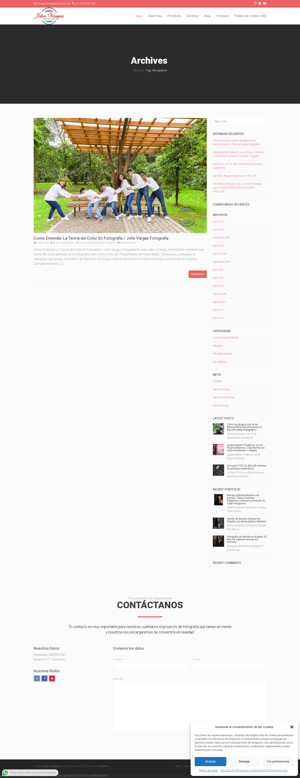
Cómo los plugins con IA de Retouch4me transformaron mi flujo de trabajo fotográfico (244, 427)
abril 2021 (218, 269)
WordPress (104, 766)
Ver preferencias (278, 761)
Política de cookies (208, 770)
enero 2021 (219, 277)
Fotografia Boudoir (222, 353)
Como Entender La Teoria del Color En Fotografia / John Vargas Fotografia (101, 238)
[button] (292, 727)
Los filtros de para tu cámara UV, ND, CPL (234, 175)
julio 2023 (218, 229)
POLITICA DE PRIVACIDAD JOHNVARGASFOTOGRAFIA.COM (254, 770)
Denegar (244, 761)
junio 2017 (218, 318)
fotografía (111, 242)
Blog (208, 16)
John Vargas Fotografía (47, 766)
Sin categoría (220, 361)
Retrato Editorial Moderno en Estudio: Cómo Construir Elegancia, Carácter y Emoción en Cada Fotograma (246, 499)
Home (137, 70)
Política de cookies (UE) (250, 16)
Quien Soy (155, 16)
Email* (196, 659)
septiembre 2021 (222, 261)
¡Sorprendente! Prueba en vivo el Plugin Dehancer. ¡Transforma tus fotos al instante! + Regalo (246, 448)
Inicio (139, 16)
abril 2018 (218, 286)
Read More (197, 274)
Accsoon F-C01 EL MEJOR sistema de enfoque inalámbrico (246, 467)
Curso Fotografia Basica (93, 242)
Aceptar (210, 761)
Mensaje (118, 678)
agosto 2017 (219, 302)
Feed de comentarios (223, 397)
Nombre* (118, 659)
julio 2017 (218, 310)
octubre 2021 (220, 253)
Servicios (193, 16)
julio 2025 (218, 221)
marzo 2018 (219, 293)
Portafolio (174, 16)
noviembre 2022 (221, 237)
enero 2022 (219, 245)
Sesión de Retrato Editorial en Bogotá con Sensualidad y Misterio (246, 520)
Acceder (217, 381)
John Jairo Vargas (65, 242)
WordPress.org (220, 405)
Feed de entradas (222, 389)
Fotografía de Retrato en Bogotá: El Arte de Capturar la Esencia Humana (246, 539)
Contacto (222, 16)
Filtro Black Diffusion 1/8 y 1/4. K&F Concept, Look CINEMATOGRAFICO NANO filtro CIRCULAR (237, 187)
